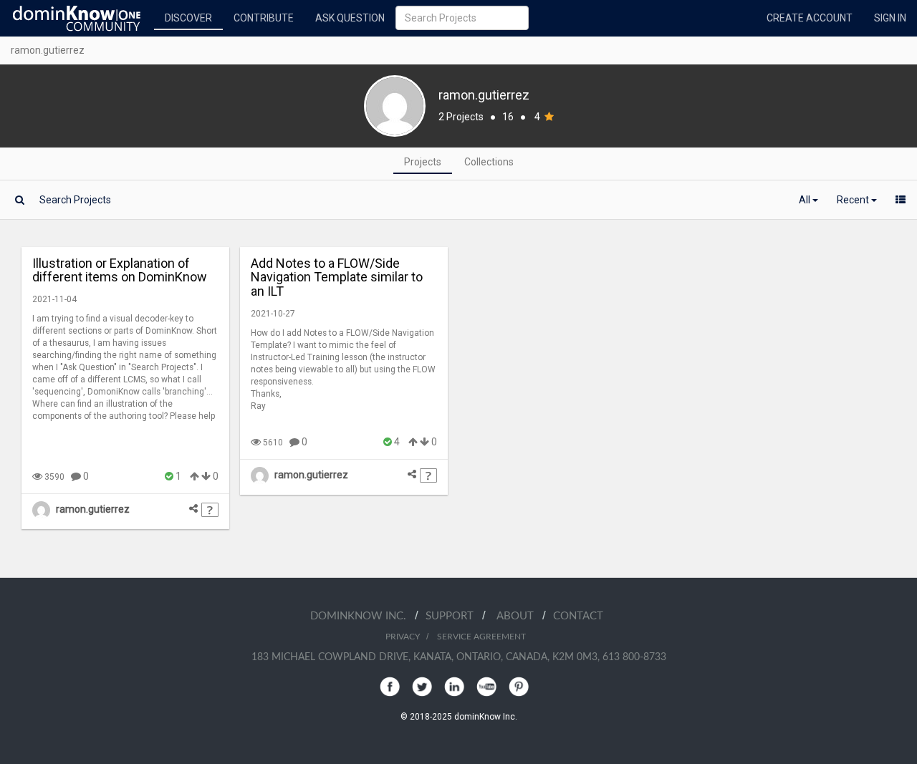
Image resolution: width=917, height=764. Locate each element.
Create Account (810, 18)
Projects (422, 162)
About (519, 616)
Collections (489, 162)
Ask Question (350, 18)
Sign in (890, 18)
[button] (808, 200)
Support (454, 616)
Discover (188, 18)
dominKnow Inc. (362, 616)
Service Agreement (481, 636)
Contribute (264, 18)
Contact (578, 616)
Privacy (402, 636)
